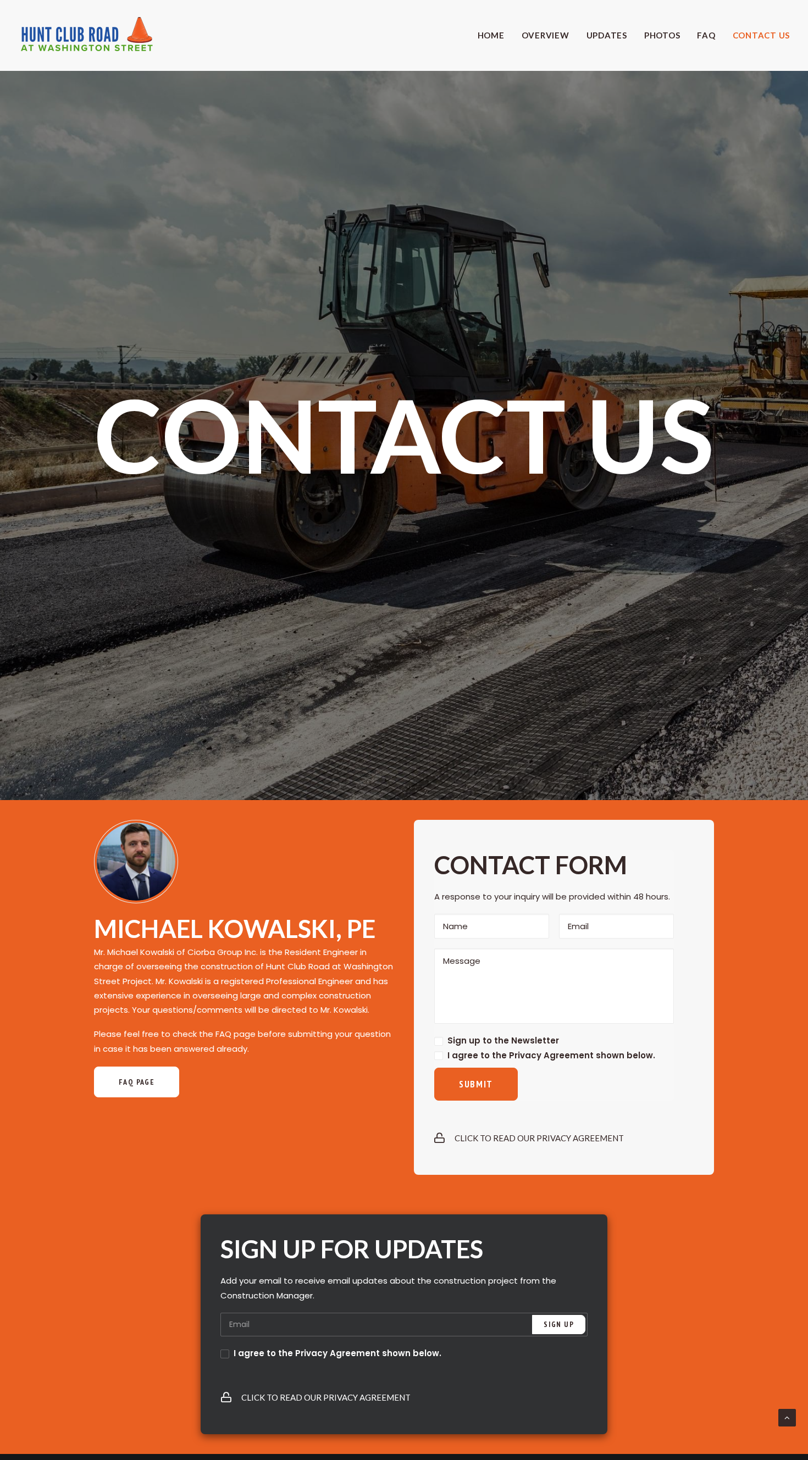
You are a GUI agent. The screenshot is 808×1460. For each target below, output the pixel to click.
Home (491, 35)
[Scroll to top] (787, 1417)
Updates (606, 35)
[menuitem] (495, 35)
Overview (545, 35)
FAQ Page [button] (136, 1082)
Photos (662, 35)
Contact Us (761, 35)
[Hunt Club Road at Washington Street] (87, 35)
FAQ (706, 35)
